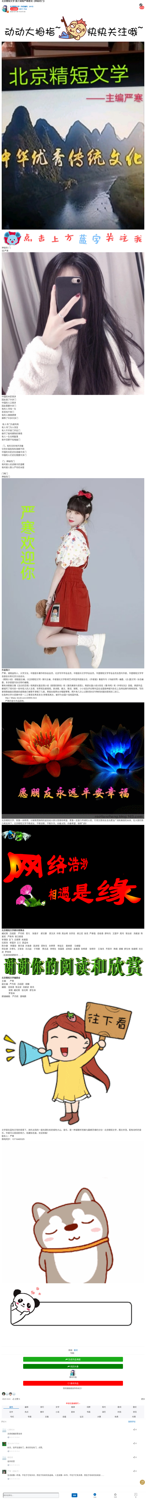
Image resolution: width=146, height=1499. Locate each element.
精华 (42, 1412)
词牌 (88, 1407)
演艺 (104, 1412)
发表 (74, 1495)
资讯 (135, 1412)
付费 (134, 1416)
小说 (57, 1412)
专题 (29, 1416)
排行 (42, 1407)
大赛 (99, 1416)
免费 (116, 1416)
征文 (81, 1416)
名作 (11, 1412)
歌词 (119, 1407)
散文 (135, 1407)
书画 (88, 1412)
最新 (26, 1407)
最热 (11, 1407)
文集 (47, 1416)
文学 (57, 1407)
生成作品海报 (74, 1359)
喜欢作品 (74, 1383)
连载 (64, 1416)
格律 (73, 1407)
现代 (104, 1407)
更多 (143, 1399)
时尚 (119, 1412)
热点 (26, 1412)
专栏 (12, 1416)
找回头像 (74, 1366)
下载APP (142, 1482)
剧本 (73, 1412)
